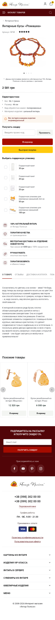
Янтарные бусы (12, 21)
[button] (24, 73)
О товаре (7, 274)
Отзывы (19, 274)
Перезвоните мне (27, 506)
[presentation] (3, 389)
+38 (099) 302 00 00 (27, 501)
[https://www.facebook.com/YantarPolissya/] (14, 469)
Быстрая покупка (27, 150)
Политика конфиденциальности (27, 537)
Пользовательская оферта (27, 541)
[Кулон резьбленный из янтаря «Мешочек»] (14, 378)
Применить (44, 133)
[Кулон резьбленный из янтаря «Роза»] (41, 378)
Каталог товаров (16, 12)
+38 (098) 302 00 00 (27, 497)
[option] (7, 275)
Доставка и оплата (36, 274)
